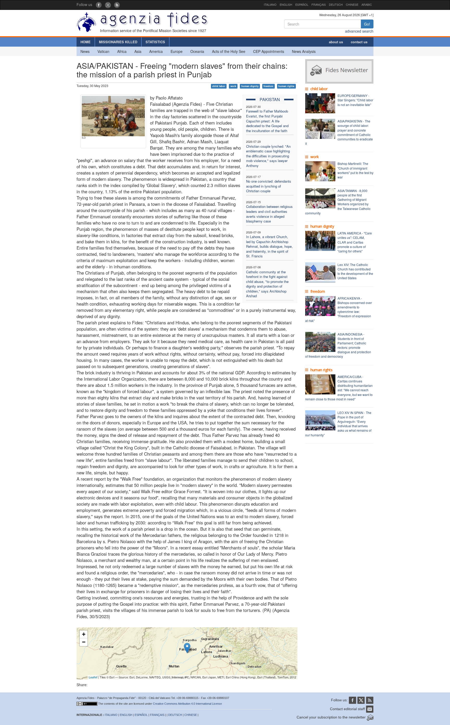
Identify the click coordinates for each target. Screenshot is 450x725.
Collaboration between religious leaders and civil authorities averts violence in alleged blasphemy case (269, 214)
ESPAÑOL (301, 4)
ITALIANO (270, 4)
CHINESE (352, 4)
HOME (85, 41)
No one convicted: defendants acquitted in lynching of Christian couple (268, 186)
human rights (286, 86)
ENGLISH (286, 4)
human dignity (250, 86)
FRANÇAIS (318, 4)
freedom (268, 86)
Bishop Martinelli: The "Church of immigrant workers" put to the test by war (355, 170)
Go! (367, 24)
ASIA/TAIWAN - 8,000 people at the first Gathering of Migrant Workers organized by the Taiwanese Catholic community (338, 201)
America (156, 51)
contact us (359, 41)
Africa (122, 51)
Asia (137, 51)
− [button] (83, 642)
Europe (177, 51)
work (233, 86)
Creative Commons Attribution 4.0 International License (187, 703)
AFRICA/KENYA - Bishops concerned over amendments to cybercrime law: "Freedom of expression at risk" (338, 309)
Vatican (103, 51)
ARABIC (366, 4)
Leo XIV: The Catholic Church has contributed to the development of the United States (355, 271)
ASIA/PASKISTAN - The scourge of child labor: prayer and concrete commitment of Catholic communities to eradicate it (339, 132)
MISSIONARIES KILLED (118, 41)
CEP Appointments (268, 51)
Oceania (197, 51)
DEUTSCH (336, 4)
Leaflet (93, 677)
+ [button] (83, 634)
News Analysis (304, 51)
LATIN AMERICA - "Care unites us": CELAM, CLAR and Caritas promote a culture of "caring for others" (355, 242)
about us (336, 41)
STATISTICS (155, 41)
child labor (218, 86)
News (85, 51)
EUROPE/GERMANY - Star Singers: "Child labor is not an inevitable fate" (355, 100)
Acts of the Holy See (228, 51)
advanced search (359, 31)
